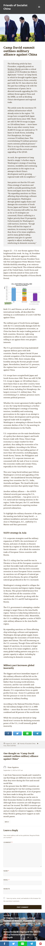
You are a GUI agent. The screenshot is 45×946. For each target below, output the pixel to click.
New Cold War (11, 746)
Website (6, 889)
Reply (7, 822)
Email (6, 880)
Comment (7, 842)
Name (6, 871)
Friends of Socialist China (15, 6)
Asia (4, 746)
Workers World (14, 69)
